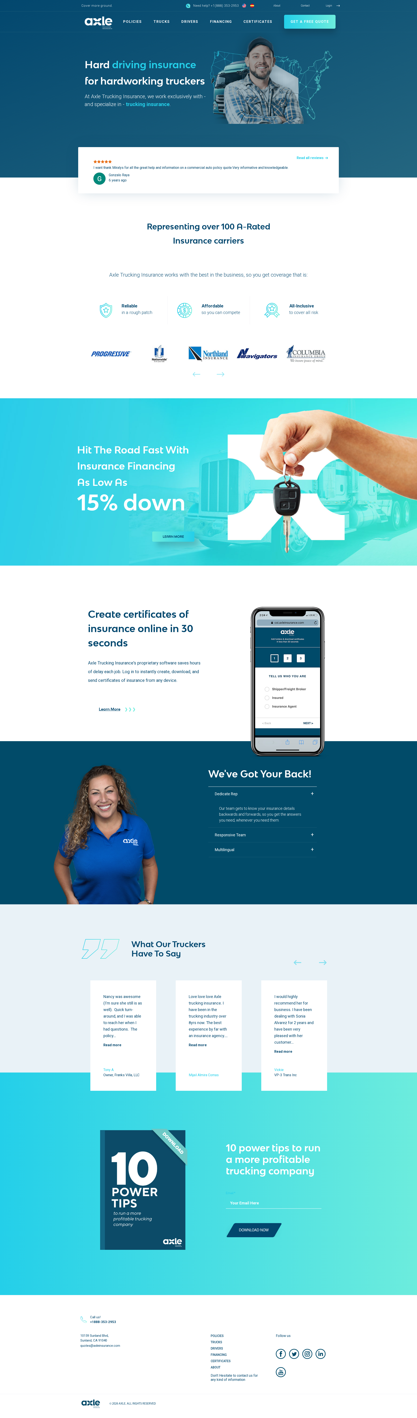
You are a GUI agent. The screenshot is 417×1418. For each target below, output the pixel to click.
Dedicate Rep (226, 794)
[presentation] (196, 379)
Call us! (103, 1319)
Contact (305, 5)
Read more (112, 1045)
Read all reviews (310, 158)
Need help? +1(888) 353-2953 (216, 5)
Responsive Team (230, 835)
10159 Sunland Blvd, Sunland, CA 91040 (94, 1338)
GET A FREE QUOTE (310, 22)
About (276, 5)
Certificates (257, 22)
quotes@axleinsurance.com (100, 1346)
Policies (132, 22)
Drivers (189, 22)
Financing (221, 22)
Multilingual (224, 849)
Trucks (162, 22)
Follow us (283, 1336)
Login (329, 5)
